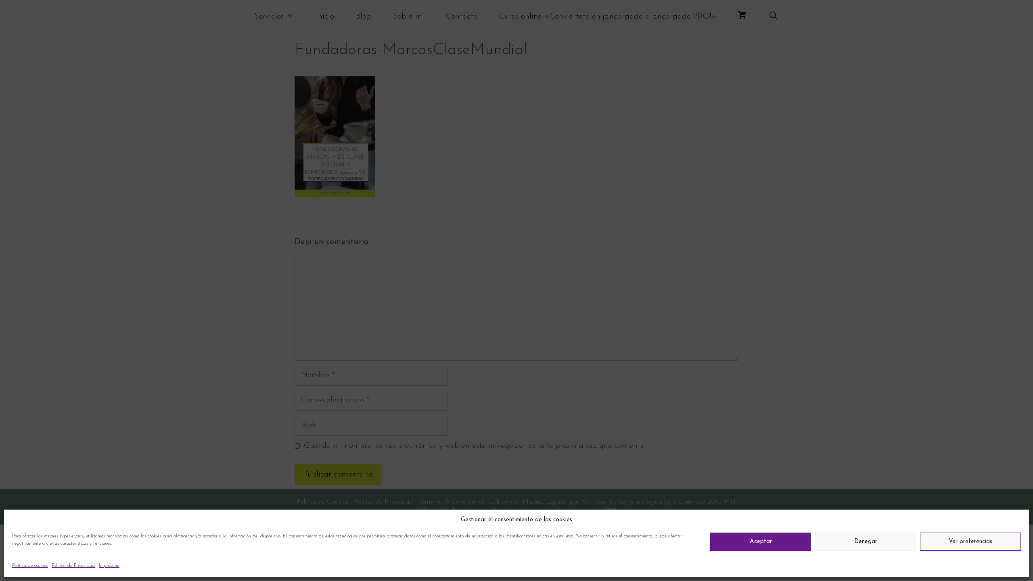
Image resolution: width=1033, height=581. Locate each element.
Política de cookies (30, 565)
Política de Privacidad (73, 565)
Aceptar (761, 542)
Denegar (865, 542)
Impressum (109, 565)
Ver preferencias (970, 542)
